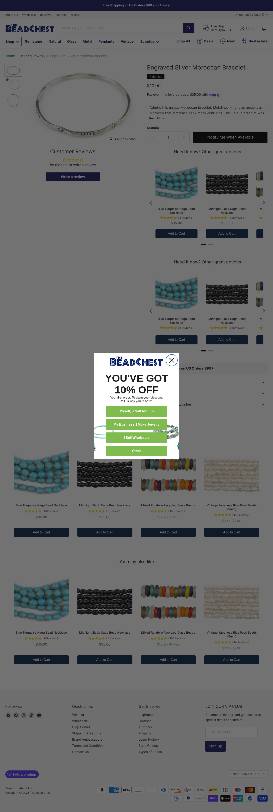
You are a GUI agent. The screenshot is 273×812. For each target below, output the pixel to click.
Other (136, 451)
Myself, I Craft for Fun (136, 411)
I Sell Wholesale (136, 437)
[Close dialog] (171, 360)
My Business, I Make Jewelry (136, 424)
